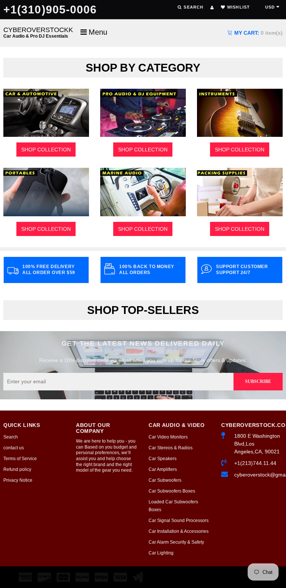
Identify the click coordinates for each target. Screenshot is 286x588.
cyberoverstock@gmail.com (258, 475)
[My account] (212, 7)
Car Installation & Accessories (179, 531)
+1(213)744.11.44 (255, 463)
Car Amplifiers (163, 469)
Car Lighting (161, 553)
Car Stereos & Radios (171, 447)
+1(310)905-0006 (50, 9)
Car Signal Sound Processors (179, 520)
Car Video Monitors (168, 437)
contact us (13, 447)
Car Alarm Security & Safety (176, 542)
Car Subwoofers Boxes (172, 491)
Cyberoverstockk (38, 32)
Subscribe (258, 381)
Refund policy (17, 469)
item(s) (258, 33)
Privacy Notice (17, 480)
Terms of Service (20, 458)
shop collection (46, 149)
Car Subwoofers (165, 480)
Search (10, 437)
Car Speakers (163, 458)
